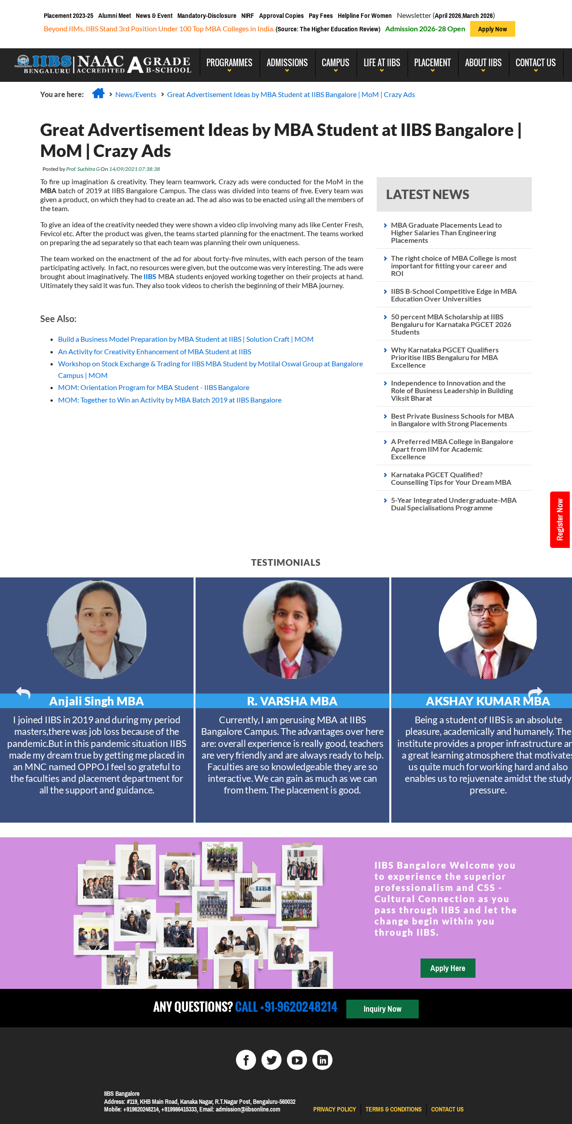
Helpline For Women (365, 15)
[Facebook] (246, 1060)
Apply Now (492, 29)
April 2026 (448, 15)
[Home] (98, 93)
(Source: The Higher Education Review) (327, 29)
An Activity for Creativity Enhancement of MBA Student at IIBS (154, 351)
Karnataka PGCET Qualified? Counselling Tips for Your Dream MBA (451, 478)
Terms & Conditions (394, 1109)
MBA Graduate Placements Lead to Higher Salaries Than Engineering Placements (446, 232)
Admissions (287, 62)
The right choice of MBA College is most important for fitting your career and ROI (454, 265)
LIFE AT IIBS (382, 62)
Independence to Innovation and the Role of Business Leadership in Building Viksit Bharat (452, 390)
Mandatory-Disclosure (206, 15)
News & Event (154, 15)
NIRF (247, 15)
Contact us (447, 1109)
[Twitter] (271, 1060)
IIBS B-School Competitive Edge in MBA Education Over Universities (454, 295)
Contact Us (536, 62)
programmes (229, 62)
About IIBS (483, 62)
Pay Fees (321, 15)
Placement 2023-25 (68, 15)
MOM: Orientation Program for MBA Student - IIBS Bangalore (153, 387)
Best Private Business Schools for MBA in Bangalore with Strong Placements (452, 419)
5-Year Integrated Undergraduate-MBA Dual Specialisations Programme (454, 504)
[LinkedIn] (322, 1060)
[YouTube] (297, 1060)
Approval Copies (281, 15)
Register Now (559, 520)
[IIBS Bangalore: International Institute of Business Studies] (103, 61)
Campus (335, 62)
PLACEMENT (432, 62)
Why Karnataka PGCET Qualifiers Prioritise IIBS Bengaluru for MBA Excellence (445, 357)
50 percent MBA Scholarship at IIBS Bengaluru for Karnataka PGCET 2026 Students (451, 324)
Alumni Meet (114, 15)
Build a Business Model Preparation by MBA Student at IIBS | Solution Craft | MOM (186, 339)
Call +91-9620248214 (285, 1006)
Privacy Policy (334, 1109)
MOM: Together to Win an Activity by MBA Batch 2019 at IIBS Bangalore (170, 399)
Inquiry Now (382, 1009)
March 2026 (478, 15)
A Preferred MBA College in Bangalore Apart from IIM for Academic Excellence (452, 449)
